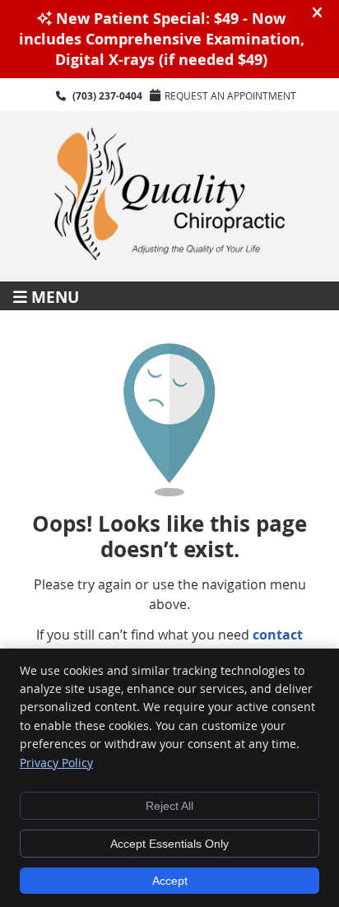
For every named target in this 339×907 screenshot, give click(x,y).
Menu (55, 296)
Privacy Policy (56, 762)
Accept (170, 880)
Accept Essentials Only (169, 843)
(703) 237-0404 (107, 96)
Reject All (169, 805)
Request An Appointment (230, 95)
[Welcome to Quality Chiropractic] (169, 255)
